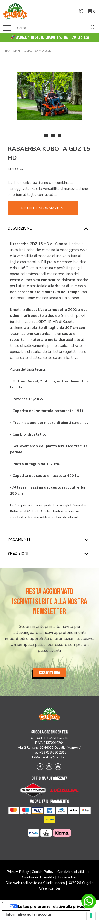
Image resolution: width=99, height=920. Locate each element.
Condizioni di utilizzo (73, 871)
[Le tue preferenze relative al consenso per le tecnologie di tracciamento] (91, 915)
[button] (39, 136)
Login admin (67, 877)
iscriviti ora (49, 672)
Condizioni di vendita (38, 877)
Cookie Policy (42, 871)
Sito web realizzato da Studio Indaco (35, 882)
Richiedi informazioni (42, 208)
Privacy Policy (17, 871)
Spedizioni (18, 553)
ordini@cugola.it (55, 757)
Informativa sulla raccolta (28, 914)
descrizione (20, 228)
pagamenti (19, 539)
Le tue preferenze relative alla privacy (52, 906)
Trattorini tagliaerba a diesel (28, 51)
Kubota (15, 169)
